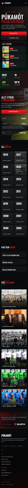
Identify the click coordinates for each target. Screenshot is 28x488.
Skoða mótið (13, 33)
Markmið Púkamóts (5, 464)
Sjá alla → (4, 284)
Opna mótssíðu (13, 111)
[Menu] (25, 3)
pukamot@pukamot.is (6, 472)
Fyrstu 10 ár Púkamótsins (7, 456)
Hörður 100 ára (4, 459)
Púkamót (8, 3)
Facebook (3, 470)
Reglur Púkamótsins (6, 461)
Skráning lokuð (14, 38)
